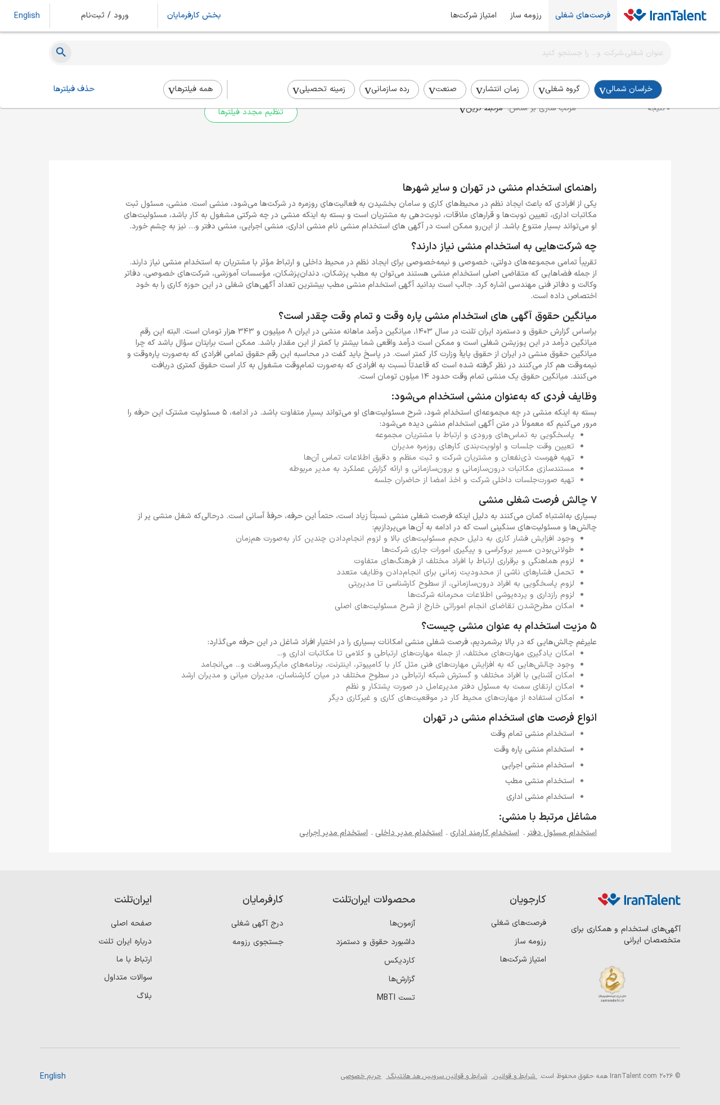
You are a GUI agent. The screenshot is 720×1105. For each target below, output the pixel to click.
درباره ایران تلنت (125, 941)
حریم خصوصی (361, 1076)
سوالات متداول (128, 977)
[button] (112, 16)
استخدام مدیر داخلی (409, 833)
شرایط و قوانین (514, 1076)
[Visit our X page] (622, 1029)
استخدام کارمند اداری (484, 833)
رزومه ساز (526, 15)
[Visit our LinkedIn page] (669, 1029)
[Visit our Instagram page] (646, 1029)
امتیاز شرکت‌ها (474, 15)
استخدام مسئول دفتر (562, 833)
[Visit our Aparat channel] (576, 1029)
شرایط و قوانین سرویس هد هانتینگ (436, 1076)
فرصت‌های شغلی (582, 15)
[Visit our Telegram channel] (599, 1029)
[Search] (61, 53)
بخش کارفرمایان (194, 15)
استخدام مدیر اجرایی (333, 833)
